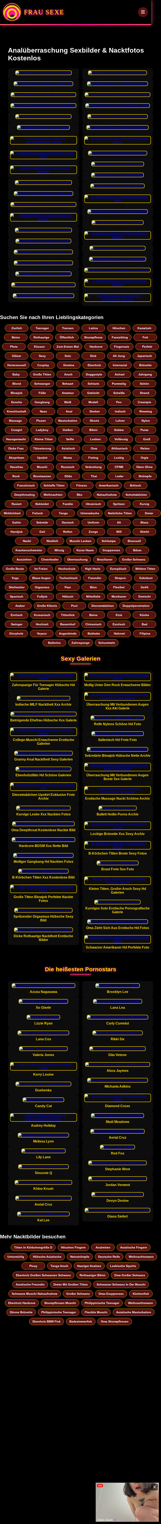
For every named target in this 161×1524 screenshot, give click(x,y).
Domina (68, 365)
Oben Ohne (144, 467)
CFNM (119, 467)
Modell (93, 402)
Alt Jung (119, 356)
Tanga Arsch (59, 1266)
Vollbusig (121, 439)
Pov (119, 402)
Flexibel (119, 587)
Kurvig (144, 504)
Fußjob (42, 596)
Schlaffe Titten (54, 485)
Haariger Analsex (89, 1266)
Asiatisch (68, 448)
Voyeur (42, 633)
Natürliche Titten (120, 513)
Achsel (120, 374)
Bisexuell (134, 541)
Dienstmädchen (102, 605)
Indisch (120, 411)
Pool (74, 605)
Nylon (146, 420)
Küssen (39, 346)
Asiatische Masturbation (133, 1312)
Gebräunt (146, 578)
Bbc (79, 494)
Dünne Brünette (21, 1312)
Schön (144, 383)
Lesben (95, 439)
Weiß (67, 402)
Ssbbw (119, 430)
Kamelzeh (144, 328)
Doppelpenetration (136, 605)
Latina (93, 328)
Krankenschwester (29, 550)
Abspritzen (16, 457)
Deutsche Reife (109, 1256)
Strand (144, 393)
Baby (16, 374)
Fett (145, 337)
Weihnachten (53, 494)
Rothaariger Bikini (92, 1275)
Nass (43, 411)
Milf (119, 531)
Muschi (42, 467)
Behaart (67, 383)
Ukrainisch (93, 504)
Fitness (81, 485)
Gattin (16, 522)
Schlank (93, 383)
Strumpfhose (93, 337)
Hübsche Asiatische (47, 1256)
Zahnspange (80, 642)
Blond (16, 383)
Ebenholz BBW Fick (46, 1321)
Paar (68, 587)
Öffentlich (67, 337)
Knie (119, 615)
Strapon (120, 578)
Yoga (15, 578)
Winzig (59, 550)
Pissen (41, 420)
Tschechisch (68, 578)
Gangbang (42, 402)
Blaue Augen (41, 578)
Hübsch (67, 596)
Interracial (120, 365)
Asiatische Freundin (30, 1284)
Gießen (68, 430)
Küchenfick (141, 1293)
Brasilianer (104, 559)
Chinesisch (93, 624)
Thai (94, 476)
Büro (93, 587)
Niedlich (52, 541)
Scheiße (119, 393)
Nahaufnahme (107, 494)
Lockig (119, 457)
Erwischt (144, 596)
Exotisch (119, 624)
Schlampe (109, 541)
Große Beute (15, 568)
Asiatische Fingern (133, 1247)
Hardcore (96, 346)
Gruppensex (111, 550)
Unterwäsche (89, 513)
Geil (42, 531)
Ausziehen (24, 559)
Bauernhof (67, 624)
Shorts (94, 420)
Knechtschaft (16, 411)
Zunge (93, 531)
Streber (95, 411)
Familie (68, 504)
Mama (68, 457)
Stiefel (144, 531)
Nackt (27, 541)
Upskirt (42, 457)
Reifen (67, 531)
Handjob (16, 531)
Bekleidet (42, 504)
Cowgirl (16, 430)
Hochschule (66, 568)
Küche (144, 615)
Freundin (94, 578)
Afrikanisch (119, 448)
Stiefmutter (17, 587)
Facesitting (120, 337)
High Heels (92, 568)
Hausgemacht (16, 439)
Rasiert (17, 504)
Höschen (119, 328)
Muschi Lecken (80, 541)
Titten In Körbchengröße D (33, 1247)
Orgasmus (42, 587)
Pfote (14, 346)
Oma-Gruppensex (111, 1293)
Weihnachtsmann (141, 1256)
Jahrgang (145, 374)
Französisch (26, 485)
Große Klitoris (47, 605)
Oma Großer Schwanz (129, 1275)
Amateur (68, 393)
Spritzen (119, 504)
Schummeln (106, 642)
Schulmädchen (136, 494)
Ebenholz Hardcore (21, 1303)
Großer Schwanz (133, 559)
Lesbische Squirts (123, 1266)
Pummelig (119, 383)
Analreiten (103, 1247)
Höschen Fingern (73, 1247)
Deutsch (68, 522)
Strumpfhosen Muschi (60, 1303)
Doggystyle (94, 374)
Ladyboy (42, 430)
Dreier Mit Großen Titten (70, 1284)
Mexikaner (119, 596)
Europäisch (118, 568)
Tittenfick (68, 615)
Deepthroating (24, 494)
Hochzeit (42, 624)
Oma (94, 448)
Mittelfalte (93, 596)
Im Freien (41, 568)
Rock (16, 476)
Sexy (42, 356)
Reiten (145, 448)
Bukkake (94, 633)
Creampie (144, 402)
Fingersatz (121, 346)
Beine (16, 337)
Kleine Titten (44, 439)
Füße (42, 393)
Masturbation (67, 420)
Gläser (16, 356)
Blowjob (16, 393)
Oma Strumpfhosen (115, 1321)
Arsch (68, 374)
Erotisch (17, 615)
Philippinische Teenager (102, 1303)
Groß (146, 439)
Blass (144, 522)
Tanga (63, 513)
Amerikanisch (108, 485)
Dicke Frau (16, 448)
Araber (20, 605)
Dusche (16, 402)
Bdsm (137, 550)
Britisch (135, 485)
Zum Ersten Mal (68, 346)
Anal (69, 411)
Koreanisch (42, 615)
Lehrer (120, 420)
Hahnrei (119, 633)
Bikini (93, 430)
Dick (93, 356)
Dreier (149, 513)
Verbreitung (93, 467)
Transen (68, 328)
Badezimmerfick (80, 1321)
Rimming (145, 411)
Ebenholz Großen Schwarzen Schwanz (43, 1275)
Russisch (67, 467)
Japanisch (144, 356)
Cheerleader (49, 559)
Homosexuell (16, 365)
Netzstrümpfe (79, 1256)
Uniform (93, 522)
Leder (119, 476)
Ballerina (54, 642)
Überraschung (77, 559)
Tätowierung (42, 448)
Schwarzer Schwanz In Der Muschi (121, 1284)
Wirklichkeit (12, 513)
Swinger (16, 624)
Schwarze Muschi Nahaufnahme (34, 1293)
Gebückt (93, 393)
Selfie (70, 439)
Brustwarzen (42, 476)
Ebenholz (94, 365)
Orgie (144, 457)
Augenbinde (68, 633)
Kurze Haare (85, 550)
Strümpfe (145, 476)
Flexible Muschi (96, 1312)
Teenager (42, 328)
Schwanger (42, 383)
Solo (68, 356)
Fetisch (37, 513)
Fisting (93, 457)
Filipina (145, 633)
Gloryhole (16, 633)
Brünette (145, 365)
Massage (15, 420)
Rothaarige (41, 337)
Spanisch (16, 596)
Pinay (33, 1266)
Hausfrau (16, 467)
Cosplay (43, 365)
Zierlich (16, 328)
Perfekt (147, 346)
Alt (119, 522)
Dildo (68, 476)
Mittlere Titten (145, 568)
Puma (144, 430)
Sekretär (42, 522)
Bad (144, 624)
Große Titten (42, 374)
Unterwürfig (15, 1256)
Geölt (144, 587)
